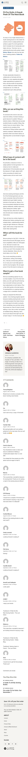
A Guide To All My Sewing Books (12, 683)
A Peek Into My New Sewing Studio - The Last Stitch (11, 613)
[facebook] (12, 744)
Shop (5, 732)
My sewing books (8, 7)
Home (5, 721)
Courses (6, 735)
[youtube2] (8, 744)
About (5, 729)
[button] (25, 2)
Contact (6, 718)
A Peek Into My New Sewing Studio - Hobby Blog (11, 640)
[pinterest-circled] (15, 744)
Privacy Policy (7, 724)
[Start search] (22, 2)
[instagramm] (5, 744)
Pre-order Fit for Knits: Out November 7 (12, 691)
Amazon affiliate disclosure (10, 726)
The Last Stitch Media (9, 709)
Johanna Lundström (12, 353)
